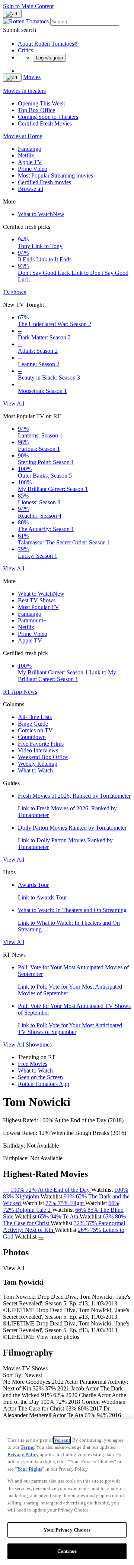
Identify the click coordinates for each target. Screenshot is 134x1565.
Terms (27, 1447)
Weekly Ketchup (37, 764)
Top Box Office (36, 110)
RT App (13, 692)
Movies (32, 77)
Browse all (30, 189)
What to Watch (41, 214)
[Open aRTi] (12, 14)
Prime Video (32, 169)
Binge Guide (33, 723)
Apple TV (30, 162)
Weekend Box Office (43, 757)
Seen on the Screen (40, 1077)
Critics (25, 50)
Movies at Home (22, 136)
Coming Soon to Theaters (48, 117)
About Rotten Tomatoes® (48, 43)
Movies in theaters (24, 91)
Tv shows (14, 292)
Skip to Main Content (28, 6)
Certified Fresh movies (44, 182)
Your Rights (29, 1469)
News (30, 692)
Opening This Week (41, 103)
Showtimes (39, 1044)
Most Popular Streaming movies (55, 175)
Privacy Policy (23, 1454)
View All (13, 403)
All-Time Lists (35, 717)
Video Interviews (38, 750)
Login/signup (49, 58)
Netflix (26, 155)
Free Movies (32, 1064)
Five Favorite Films (41, 744)
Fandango (29, 149)
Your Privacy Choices (67, 1530)
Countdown (32, 737)
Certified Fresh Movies (45, 123)
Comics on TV (35, 730)
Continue (67, 1551)
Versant (62, 1440)
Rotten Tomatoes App (43, 1084)
